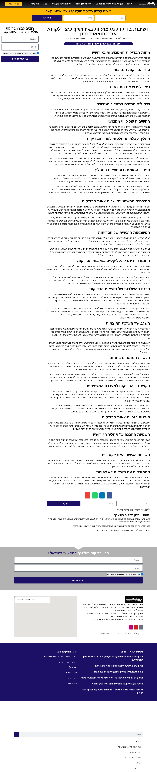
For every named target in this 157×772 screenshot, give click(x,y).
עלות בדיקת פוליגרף (61, 4)
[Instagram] (131, 627)
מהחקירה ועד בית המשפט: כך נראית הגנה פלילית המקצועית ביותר (112, 678)
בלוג (45, 4)
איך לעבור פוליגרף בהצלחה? (109, 4)
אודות (129, 4)
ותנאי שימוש (7, 53)
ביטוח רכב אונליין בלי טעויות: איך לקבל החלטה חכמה (118, 672)
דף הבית (127, 38)
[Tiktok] (141, 627)
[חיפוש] (16, 734)
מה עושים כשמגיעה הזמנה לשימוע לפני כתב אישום (119, 666)
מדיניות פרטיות (17, 53)
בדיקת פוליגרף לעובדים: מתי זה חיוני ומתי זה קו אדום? (117, 684)
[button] (109, 495)
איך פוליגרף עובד (83, 4)
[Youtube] (136, 627)
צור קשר (35, 4)
